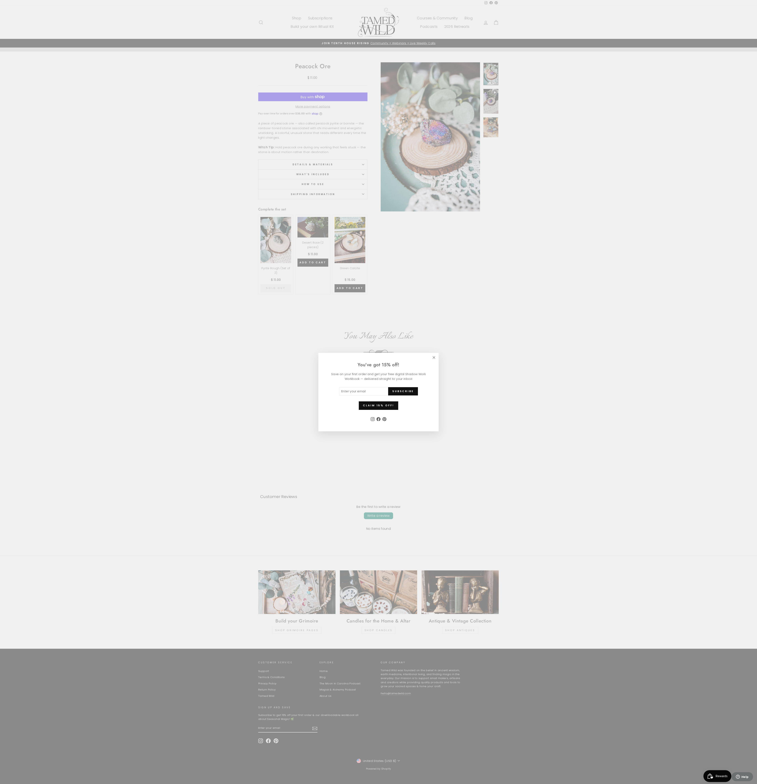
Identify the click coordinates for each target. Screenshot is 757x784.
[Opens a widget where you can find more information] (742, 777)
